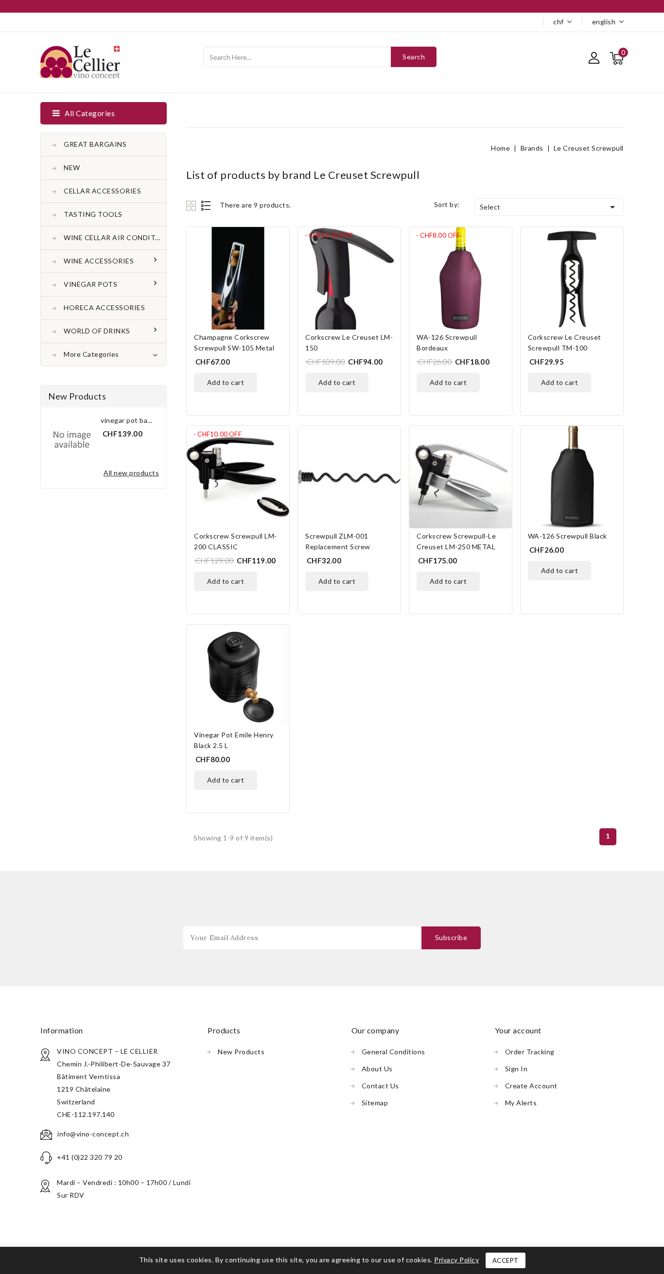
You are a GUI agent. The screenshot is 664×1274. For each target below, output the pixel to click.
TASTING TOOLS (93, 214)
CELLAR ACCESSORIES (102, 191)
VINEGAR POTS (90, 284)
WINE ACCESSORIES (99, 261)
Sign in (516, 1069)
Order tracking (530, 1051)
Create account (531, 1086)
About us (377, 1069)
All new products (131, 473)
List (206, 205)
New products (241, 1051)
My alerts (521, 1103)
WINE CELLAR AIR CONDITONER (115, 237)
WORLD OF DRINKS (97, 331)
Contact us (380, 1086)
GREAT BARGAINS (95, 144)
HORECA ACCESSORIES (104, 307)
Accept (505, 1260)
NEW (72, 167)
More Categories (91, 354)
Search (413, 56)
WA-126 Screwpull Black (567, 536)
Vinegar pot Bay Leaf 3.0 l (140, 420)
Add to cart (226, 382)
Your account (518, 1030)
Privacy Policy (456, 1260)
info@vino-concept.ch (93, 1134)
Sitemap (375, 1103)
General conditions (393, 1051)
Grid (192, 205)
